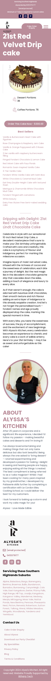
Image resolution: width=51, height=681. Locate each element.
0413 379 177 (31, 5)
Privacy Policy (11, 649)
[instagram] (11, 562)
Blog (6, 654)
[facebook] (5, 562)
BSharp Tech (25, 676)
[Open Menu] (46, 27)
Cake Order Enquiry (14, 629)
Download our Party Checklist (19, 639)
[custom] (25, 16)
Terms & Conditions (14, 658)
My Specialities (11, 644)
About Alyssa (11, 634)
